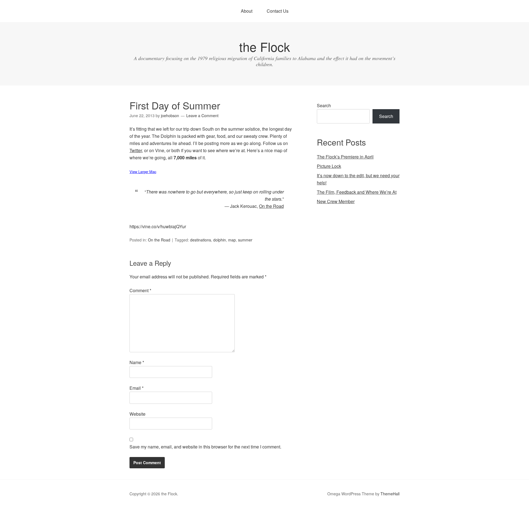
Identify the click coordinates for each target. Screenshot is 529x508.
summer (245, 240)
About (246, 11)
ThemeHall (390, 493)
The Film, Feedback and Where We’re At (356, 192)
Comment (140, 290)
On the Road (159, 240)
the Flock (264, 46)
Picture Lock (329, 166)
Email (136, 388)
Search (324, 105)
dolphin (219, 240)
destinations (200, 240)
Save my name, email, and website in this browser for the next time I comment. (205, 447)
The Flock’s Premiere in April (345, 157)
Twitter (135, 150)
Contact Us (277, 11)
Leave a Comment (202, 115)
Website (137, 414)
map (232, 240)
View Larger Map (142, 171)
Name (136, 362)
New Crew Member (336, 201)
